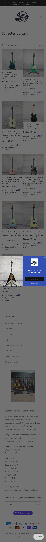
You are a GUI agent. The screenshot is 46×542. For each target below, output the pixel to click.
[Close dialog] (45, 257)
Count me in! (34, 279)
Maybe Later (34, 283)
